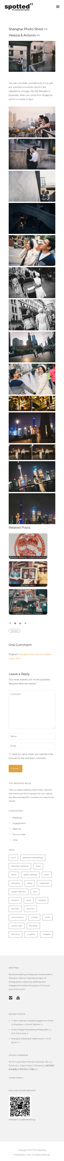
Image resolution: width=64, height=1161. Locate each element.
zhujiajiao (46, 934)
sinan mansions (17, 917)
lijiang (29, 883)
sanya (28, 900)
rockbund (15, 900)
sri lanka (34, 917)
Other (15, 840)
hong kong (15, 883)
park (35, 892)
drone (38, 866)
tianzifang (33, 926)
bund (13, 858)
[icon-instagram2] (11, 998)
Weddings (17, 818)
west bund (15, 934)
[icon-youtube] (18, 998)
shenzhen (15, 909)
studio (47, 917)
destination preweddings (33, 858)
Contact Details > (16, 1077)
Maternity (17, 829)
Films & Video (19, 834)
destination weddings (20, 866)
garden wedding (30, 875)
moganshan (44, 883)
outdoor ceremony (18, 892)
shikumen (30, 909)
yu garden (31, 934)
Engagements (19, 823)
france (13, 875)
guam (46, 875)
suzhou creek (16, 926)
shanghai (14, 631)
